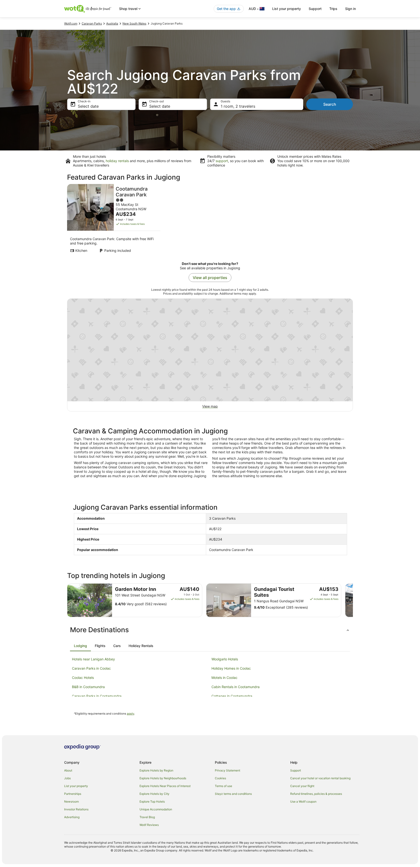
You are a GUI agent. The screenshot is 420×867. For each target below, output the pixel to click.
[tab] (80, 645)
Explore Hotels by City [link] (154, 794)
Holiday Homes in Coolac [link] (231, 668)
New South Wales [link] (134, 23)
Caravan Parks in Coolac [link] (91, 668)
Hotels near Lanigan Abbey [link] (93, 659)
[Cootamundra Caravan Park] (113, 220)
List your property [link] (76, 786)
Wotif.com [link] (70, 23)
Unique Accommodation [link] (156, 809)
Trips (333, 9)
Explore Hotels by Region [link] (156, 770)
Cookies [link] (220, 778)
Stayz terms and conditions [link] (233, 794)
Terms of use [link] (223, 786)
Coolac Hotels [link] (83, 677)
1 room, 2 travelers (238, 106)
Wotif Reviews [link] (149, 825)
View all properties (210, 277)
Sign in (350, 9)
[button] (210, 630)
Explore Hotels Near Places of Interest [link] (165, 786)
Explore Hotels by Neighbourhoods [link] (163, 778)
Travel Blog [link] (147, 817)
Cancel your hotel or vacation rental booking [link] (320, 778)
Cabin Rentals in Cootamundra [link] (235, 687)
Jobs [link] (67, 778)
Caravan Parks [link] (92, 23)
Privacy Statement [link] (227, 770)
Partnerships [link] (72, 794)
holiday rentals (117, 161)
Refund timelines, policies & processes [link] (316, 794)
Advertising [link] (71, 817)
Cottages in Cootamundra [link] (231, 696)
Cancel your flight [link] (302, 786)
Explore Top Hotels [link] (152, 801)
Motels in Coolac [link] (224, 677)
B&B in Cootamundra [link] (88, 687)
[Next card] (353, 600)
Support (315, 9)
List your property (286, 9)
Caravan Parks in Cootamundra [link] (97, 696)
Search (329, 104)
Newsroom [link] (71, 801)
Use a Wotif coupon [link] (303, 801)
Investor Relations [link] (76, 809)
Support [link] (295, 770)
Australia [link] (112, 23)
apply (130, 713)
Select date (88, 106)
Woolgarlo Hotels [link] (224, 659)
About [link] (68, 770)
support (222, 161)
